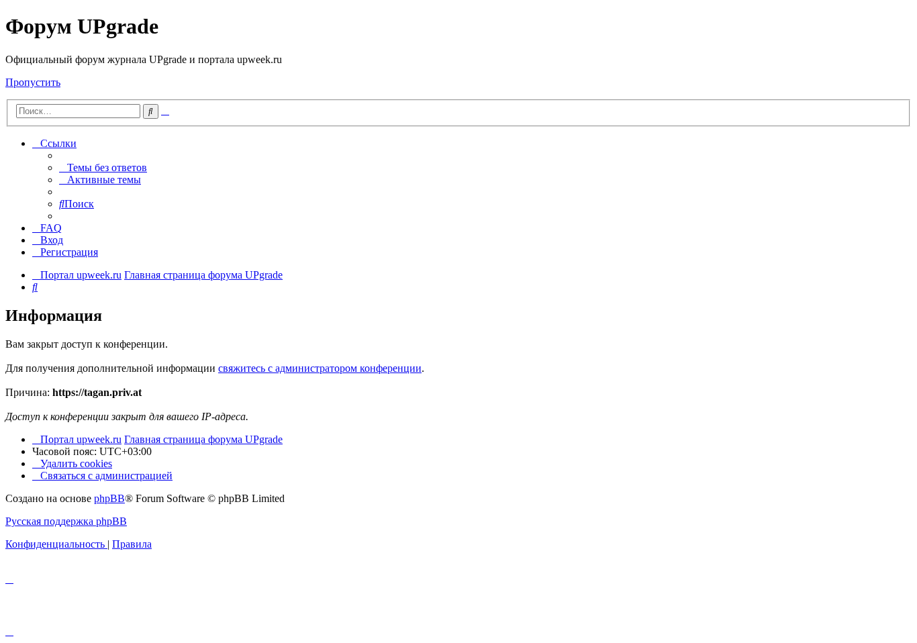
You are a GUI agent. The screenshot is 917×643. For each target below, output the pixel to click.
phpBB (109, 498)
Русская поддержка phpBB (66, 521)
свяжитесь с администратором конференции (320, 368)
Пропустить (32, 82)
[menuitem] (103, 167)
